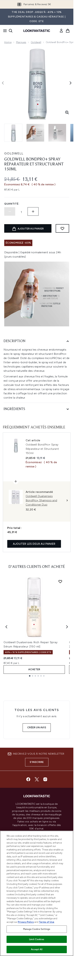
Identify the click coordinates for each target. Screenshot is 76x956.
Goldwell (36, 42)
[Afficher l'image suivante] (70, 83)
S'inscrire (37, 762)
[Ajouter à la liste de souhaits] (62, 228)
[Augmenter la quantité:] (33, 211)
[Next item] (67, 627)
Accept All (36, 949)
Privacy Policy (26, 922)
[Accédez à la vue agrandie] (67, 112)
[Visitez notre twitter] (37, 779)
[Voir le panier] (68, 30)
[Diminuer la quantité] (9, 211)
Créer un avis (36, 727)
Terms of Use (46, 922)
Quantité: (11, 203)
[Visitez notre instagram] (45, 779)
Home (7, 42)
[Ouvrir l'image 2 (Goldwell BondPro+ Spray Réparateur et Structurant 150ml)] (35, 133)
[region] (36, 893)
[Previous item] (6, 627)
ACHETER (34, 669)
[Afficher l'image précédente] (3, 83)
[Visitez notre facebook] (28, 779)
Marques (21, 42)
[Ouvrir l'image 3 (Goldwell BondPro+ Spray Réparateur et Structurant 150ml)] (57, 133)
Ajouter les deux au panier (34, 543)
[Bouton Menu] (4, 30)
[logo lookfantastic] (37, 30)
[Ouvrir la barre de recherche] (10, 30)
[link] (61, 30)
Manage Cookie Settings (36, 929)
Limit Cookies (36, 939)
